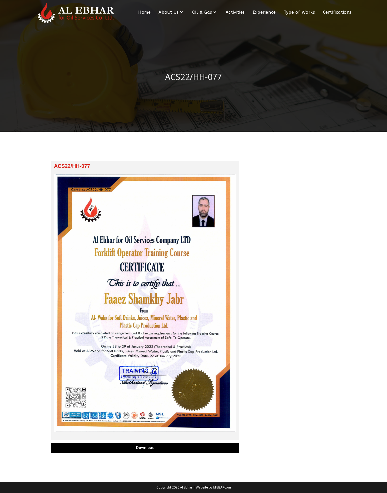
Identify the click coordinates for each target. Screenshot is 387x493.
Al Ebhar (186, 487)
